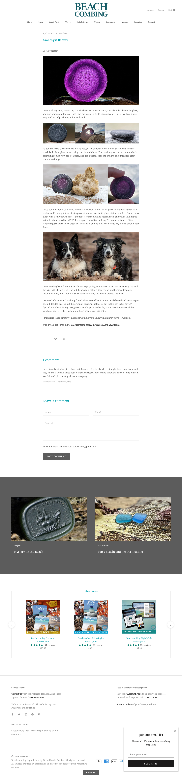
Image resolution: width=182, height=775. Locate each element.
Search (161, 10)
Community (111, 22)
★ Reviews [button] (91, 772)
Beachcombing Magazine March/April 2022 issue (95, 324)
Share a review (124, 704)
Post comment (56, 456)
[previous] (11, 624)
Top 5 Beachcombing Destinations (120, 552)
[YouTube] (39, 714)
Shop (41, 22)
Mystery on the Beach (28, 552)
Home (30, 22)
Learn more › (152, 697)
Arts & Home (82, 22)
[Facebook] (12, 714)
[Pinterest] (32, 714)
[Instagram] (26, 714)
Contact (151, 22)
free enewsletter (36, 697)
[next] (170, 624)
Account (150, 10)
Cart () (171, 10)
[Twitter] (19, 714)
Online (97, 22)
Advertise (138, 22)
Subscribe (151, 764)
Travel (68, 22)
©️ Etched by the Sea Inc (21, 756)
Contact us (16, 693)
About (125, 22)
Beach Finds (54, 22)
